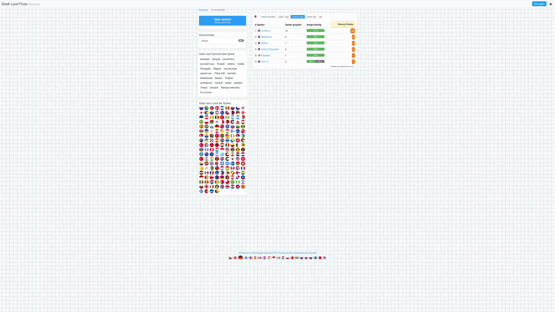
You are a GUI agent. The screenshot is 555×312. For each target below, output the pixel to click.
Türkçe (203, 87)
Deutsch (214, 87)
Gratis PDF (271, 252)
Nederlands (206, 78)
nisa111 (265, 61)
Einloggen (539, 3)
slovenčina (228, 59)
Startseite (203, 9)
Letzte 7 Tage (283, 16)
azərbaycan (206, 82)
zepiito (264, 43)
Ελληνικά (205, 92)
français (216, 59)
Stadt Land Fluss (21, 3)
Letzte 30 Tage (298, 16)
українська (206, 73)
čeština (231, 63)
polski (228, 82)
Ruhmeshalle (286, 252)
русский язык (207, 63)
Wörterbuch (244, 252)
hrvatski (221, 63)
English (229, 78)
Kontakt (313, 252)
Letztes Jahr (311, 16)
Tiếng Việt (219, 73)
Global (222, 40)
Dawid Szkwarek (269, 49)
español (238, 82)
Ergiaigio (265, 55)
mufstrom (265, 30)
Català (240, 63)
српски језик (230, 68)
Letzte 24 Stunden (268, 16)
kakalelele (266, 36)
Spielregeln (258, 252)
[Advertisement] (277, 224)
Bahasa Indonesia (230, 87)
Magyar (217, 68)
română (219, 82)
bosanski (205, 59)
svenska (231, 73)
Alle (320, 16)
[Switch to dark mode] (551, 3)
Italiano (218, 78)
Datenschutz (300, 252)
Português (205, 68)
